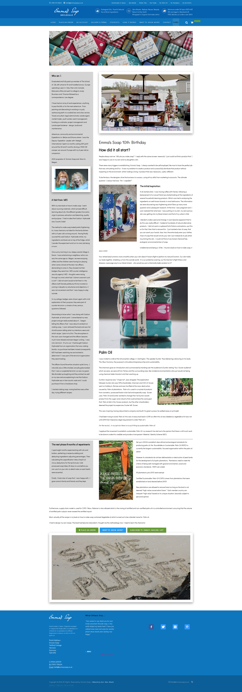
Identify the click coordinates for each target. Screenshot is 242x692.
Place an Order (88, 530)
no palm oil (163, 3)
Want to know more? (112, 530)
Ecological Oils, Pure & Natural (112, 10)
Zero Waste (132, 3)
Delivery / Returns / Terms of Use (61, 685)
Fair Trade (153, 3)
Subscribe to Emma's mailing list (146, 530)
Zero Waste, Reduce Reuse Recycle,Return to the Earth (145, 12)
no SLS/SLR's (187, 3)
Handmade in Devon (119, 3)
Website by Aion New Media (103, 682)
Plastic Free (143, 3)
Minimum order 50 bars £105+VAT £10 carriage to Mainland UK (180, 12)
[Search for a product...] (186, 22)
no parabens (175, 3)
